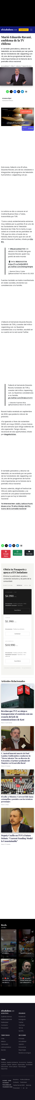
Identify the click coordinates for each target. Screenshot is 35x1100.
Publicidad (4, 1022)
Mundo (3, 1050)
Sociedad (29, 1064)
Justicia (3, 1064)
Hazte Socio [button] (23, 30)
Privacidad (4, 1028)
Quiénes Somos (6, 1017)
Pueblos (29, 1062)
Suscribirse (17, 610)
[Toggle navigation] (31, 30)
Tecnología (22, 1067)
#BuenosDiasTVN (17, 249)
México (3, 1041)
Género (14, 1064)
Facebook (22, 1017)
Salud (9, 1064)
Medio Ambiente (12, 1062)
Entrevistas (22, 1047)
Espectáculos (27, 66)
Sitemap (28, 1085)
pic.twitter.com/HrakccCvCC (20, 398)
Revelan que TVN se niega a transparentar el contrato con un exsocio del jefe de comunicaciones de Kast (17, 715)
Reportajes (22, 1050)
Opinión (21, 1044)
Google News (5, 555)
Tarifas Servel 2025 (19, 1085)
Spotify (21, 1031)
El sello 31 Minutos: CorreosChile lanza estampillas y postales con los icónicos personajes (17, 799)
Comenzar (18, 634)
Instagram (22, 1019)
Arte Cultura (13, 1067)
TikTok (21, 1028)
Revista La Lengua (25, 1053)
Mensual (19, 585)
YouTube (29, 554)
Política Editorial (6, 1019)
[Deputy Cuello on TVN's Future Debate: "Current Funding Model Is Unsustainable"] (17, 820)
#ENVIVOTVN (21, 261)
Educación (4, 1067)
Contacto (4, 1025)
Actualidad (5, 66)
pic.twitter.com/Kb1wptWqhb (20, 267)
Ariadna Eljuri (6, 98)
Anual (27, 585)
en (26, 1088)
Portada (21, 1039)
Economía (22, 1062)
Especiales (21, 1064)
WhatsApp (18, 554)
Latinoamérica (6, 1047)
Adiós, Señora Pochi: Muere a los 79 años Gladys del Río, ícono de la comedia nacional (17, 506)
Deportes (4, 1069)
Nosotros (16, 1079)
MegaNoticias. (10, 434)
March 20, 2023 (28, 273)
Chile (12, 66)
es (23, 1088)
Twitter (21, 1022)
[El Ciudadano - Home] (9, 29)
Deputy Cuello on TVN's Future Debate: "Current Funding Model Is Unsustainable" (17, 838)
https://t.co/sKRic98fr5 (18, 264)
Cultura (18, 66)
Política (3, 1062)
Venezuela (4, 1044)
